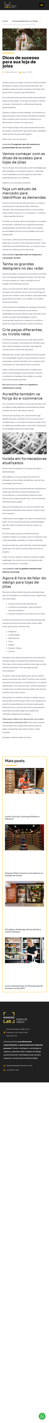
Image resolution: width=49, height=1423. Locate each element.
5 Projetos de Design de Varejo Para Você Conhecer (23, 930)
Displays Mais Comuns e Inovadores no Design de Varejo (24, 874)
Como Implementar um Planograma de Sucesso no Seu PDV (24, 987)
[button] (41, 5)
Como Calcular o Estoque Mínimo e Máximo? (22, 817)
